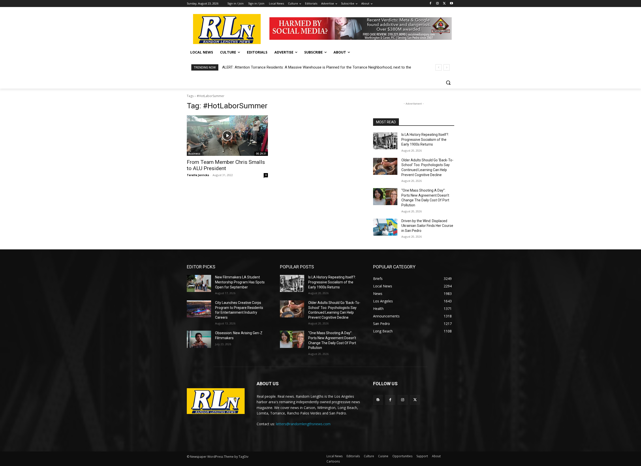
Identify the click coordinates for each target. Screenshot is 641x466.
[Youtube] (451, 4)
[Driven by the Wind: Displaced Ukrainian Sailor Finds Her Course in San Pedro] (385, 227)
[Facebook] (430, 4)
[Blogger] (378, 400)
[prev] (438, 67)
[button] (448, 83)
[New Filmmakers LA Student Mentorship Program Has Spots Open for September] (199, 283)
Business (194, 153)
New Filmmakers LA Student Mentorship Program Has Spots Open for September (240, 282)
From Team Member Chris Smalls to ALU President (226, 165)
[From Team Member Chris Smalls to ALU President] (227, 135)
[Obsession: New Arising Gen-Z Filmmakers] (199, 339)
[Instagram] (437, 4)
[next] (446, 67)
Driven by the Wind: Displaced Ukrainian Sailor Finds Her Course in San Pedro (427, 226)
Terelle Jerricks (198, 175)
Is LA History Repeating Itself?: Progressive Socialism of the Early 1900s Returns (425, 139)
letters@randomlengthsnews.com (303, 423)
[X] (444, 4)
